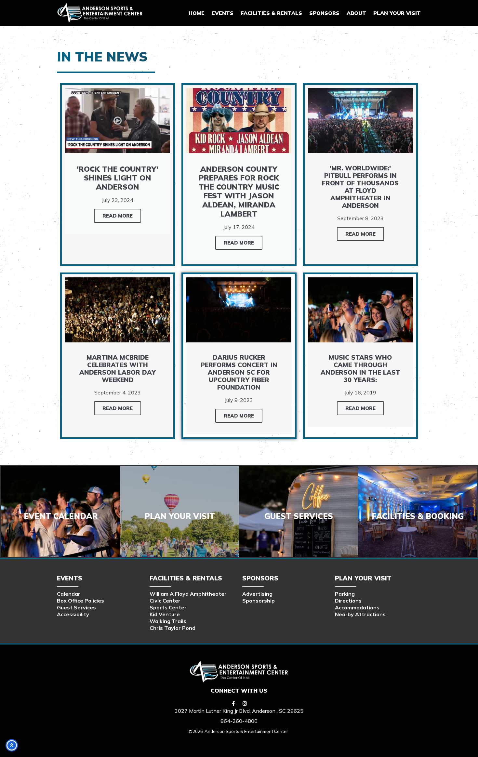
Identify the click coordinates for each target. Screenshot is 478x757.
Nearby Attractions (360, 614)
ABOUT (356, 13)
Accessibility (73, 614)
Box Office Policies (80, 600)
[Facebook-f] (233, 703)
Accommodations (357, 607)
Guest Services (76, 607)
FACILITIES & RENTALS (271, 13)
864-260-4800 (239, 721)
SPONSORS (324, 13)
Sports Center (168, 607)
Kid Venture (165, 614)
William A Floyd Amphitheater (188, 594)
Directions (348, 600)
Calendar (68, 594)
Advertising (257, 594)
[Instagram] (245, 703)
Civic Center (165, 600)
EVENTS (222, 13)
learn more (298, 519)
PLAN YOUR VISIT (397, 13)
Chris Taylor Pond (172, 628)
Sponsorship (258, 600)
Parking (345, 594)
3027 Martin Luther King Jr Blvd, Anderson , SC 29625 (239, 711)
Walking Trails (168, 621)
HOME (197, 13)
